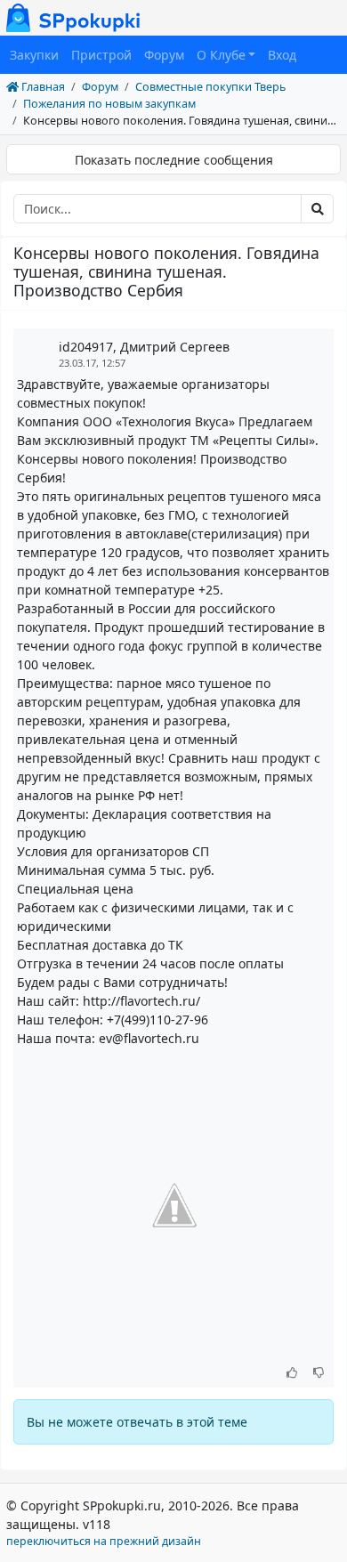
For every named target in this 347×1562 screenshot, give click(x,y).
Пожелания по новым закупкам (109, 103)
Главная (42, 86)
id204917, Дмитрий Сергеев (144, 346)
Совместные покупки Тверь (210, 86)
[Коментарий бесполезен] (319, 1373)
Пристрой (101, 54)
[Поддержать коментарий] (292, 1373)
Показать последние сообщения (174, 159)
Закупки (34, 54)
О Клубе (221, 54)
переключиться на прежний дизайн (103, 1541)
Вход (282, 54)
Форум (164, 54)
